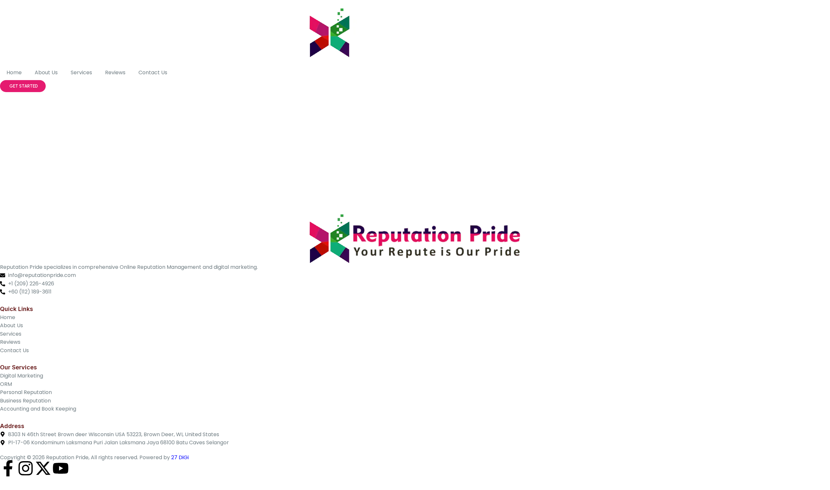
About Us (46, 72)
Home (14, 72)
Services (81, 72)
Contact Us (152, 72)
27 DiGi (180, 457)
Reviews (115, 72)
